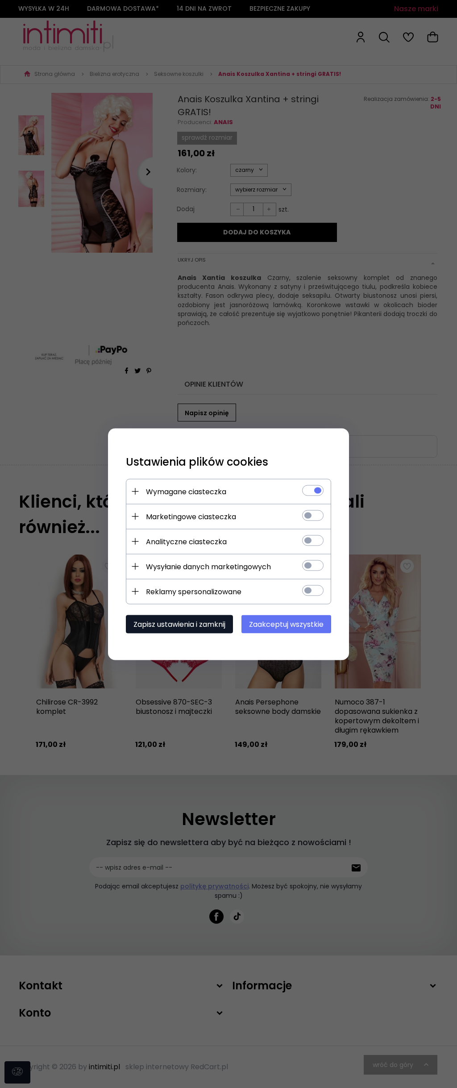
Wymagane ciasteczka (186, 491)
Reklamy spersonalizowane (193, 591)
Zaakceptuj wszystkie (286, 624)
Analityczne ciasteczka (186, 541)
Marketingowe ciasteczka (191, 516)
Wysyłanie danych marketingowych (208, 566)
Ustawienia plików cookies (197, 461)
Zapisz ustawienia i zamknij (179, 624)
